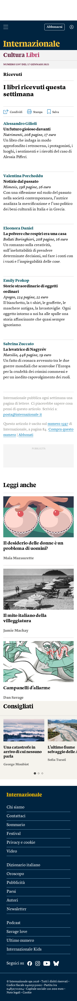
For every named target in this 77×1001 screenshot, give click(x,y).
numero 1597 (58, 424)
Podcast (14, 923)
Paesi (11, 892)
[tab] (35, 773)
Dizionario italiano (23, 865)
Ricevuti (12, 74)
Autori (12, 900)
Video (12, 851)
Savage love (17, 932)
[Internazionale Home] (26, 794)
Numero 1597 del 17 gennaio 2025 (26, 64)
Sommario (16, 825)
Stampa (38, 112)
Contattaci (16, 816)
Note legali (13, 992)
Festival (14, 834)
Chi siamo (15, 807)
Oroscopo (15, 874)
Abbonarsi (54, 27)
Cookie (27, 992)
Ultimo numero (20, 941)
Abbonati (25, 435)
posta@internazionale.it (22, 415)
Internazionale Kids (24, 949)
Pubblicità (16, 883)
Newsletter (16, 909)
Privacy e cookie (21, 843)
